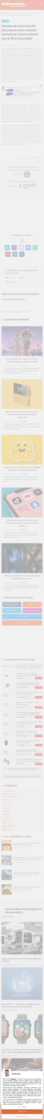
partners (13, 1079)
